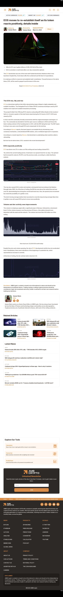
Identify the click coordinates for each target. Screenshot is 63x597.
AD (60, 0)
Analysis (7, 536)
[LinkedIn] (17, 300)
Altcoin (20, 330)
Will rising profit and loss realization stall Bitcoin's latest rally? (53, 323)
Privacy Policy (28, 555)
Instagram (46, 536)
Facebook (45, 528)
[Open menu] (5, 9)
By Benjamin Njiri (9, 385)
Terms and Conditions (30, 559)
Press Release (27, 528)
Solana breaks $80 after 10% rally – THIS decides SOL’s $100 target (23, 323)
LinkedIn (45, 532)
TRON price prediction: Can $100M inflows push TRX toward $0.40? (53, 334)
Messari (13, 129)
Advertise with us (10, 566)
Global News (8, 547)
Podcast (26, 543)
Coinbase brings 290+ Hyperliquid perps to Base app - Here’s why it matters (24, 334)
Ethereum (7, 528)
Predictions (27, 532)
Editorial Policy (28, 563)
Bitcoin (49, 319)
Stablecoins (8, 539)
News (19, 319)
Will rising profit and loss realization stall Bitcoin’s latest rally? (24, 358)
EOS (7, 73)
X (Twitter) (46, 524)
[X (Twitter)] (14, 300)
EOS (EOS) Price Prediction (30, 86)
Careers (6, 570)
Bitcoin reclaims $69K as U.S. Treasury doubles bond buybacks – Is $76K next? (29, 383)
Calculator (27, 539)
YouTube (45, 539)
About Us (7, 555)
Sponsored (27, 524)
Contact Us (8, 563)
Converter (26, 536)
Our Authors (8, 559)
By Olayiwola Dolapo (52, 327)
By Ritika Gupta (22, 327)
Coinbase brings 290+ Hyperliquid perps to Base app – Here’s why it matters (28, 366)
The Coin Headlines (29, 566)
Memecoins (7, 543)
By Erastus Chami (51, 338)
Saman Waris (12, 30)
